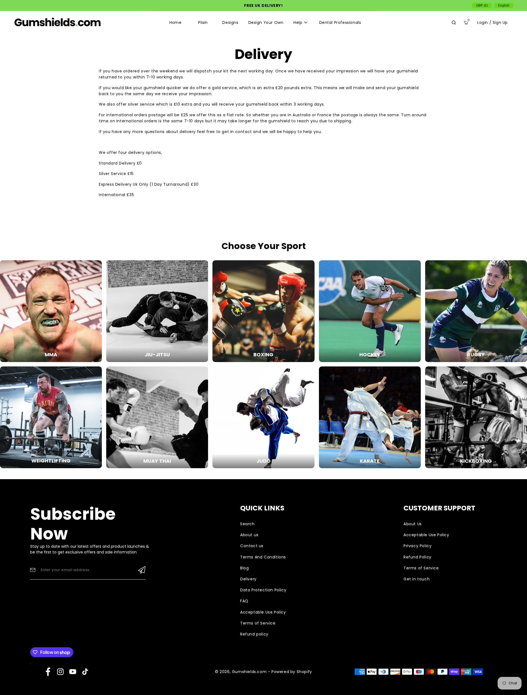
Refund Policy (417, 557)
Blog (244, 568)
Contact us (252, 546)
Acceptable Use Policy (263, 612)
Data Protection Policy (263, 590)
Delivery (248, 579)
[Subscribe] (141, 570)
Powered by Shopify (291, 671)
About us (249, 535)
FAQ (244, 601)
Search (247, 524)
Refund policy (254, 634)
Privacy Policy (417, 546)
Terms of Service (258, 623)
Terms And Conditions (263, 557)
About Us (412, 524)
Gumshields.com (249, 671)
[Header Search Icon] (454, 22)
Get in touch (416, 579)
